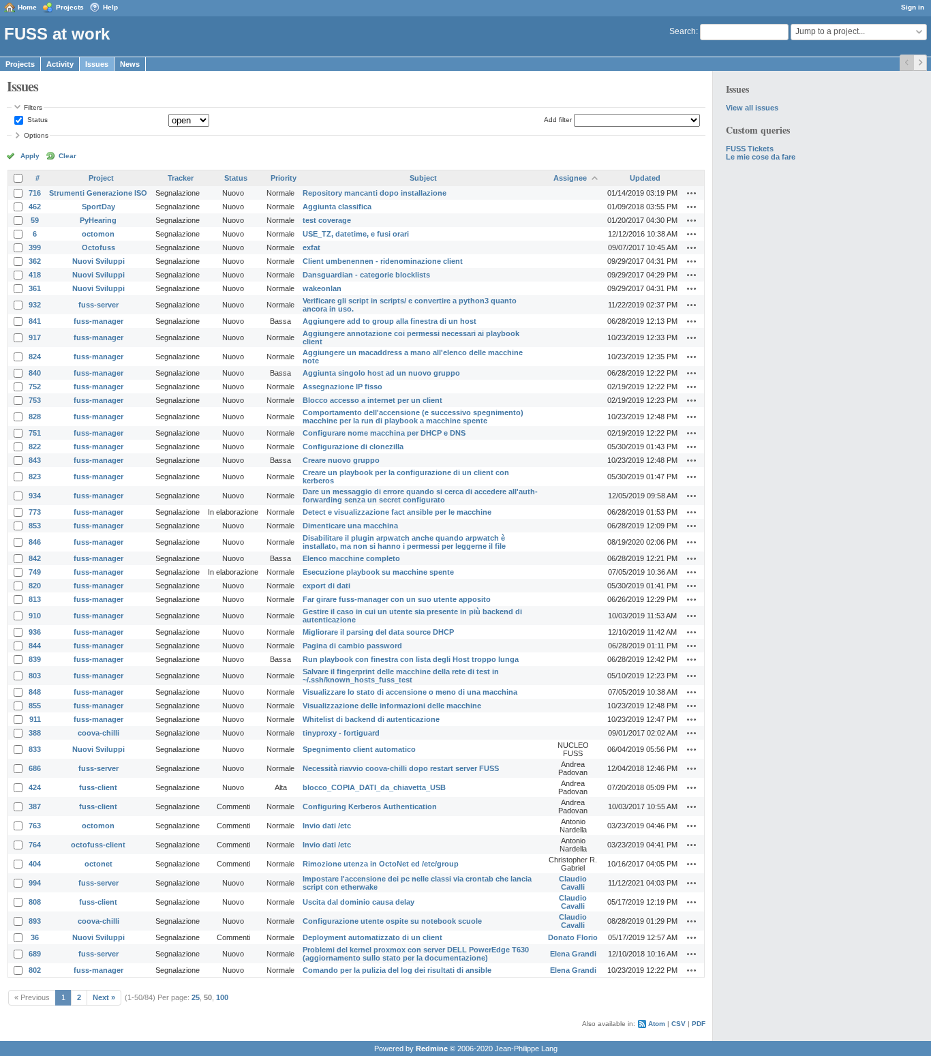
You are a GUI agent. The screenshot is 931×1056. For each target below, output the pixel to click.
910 (35, 616)
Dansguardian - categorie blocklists (366, 275)
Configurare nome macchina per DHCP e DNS (384, 433)
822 (35, 446)
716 (35, 193)
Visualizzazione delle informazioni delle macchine (392, 706)
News (130, 64)
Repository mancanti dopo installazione (374, 193)
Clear (67, 156)
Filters (33, 107)
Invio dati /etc (327, 825)
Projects (70, 7)
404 (35, 864)
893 (35, 921)
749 (35, 572)
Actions (691, 192)
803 (35, 676)
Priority (283, 178)
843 (35, 460)
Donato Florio (573, 937)
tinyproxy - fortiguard (341, 733)
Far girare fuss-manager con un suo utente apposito (397, 599)
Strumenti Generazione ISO (98, 193)
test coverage (327, 220)
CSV (678, 1023)
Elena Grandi (573, 954)
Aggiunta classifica (337, 206)
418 (35, 275)
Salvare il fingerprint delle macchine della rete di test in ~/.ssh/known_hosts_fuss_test (401, 675)
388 (35, 733)
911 (35, 719)
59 (35, 220)
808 (35, 902)
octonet (98, 864)
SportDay (98, 206)
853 (35, 526)
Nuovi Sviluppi (98, 261)
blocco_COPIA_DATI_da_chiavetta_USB (374, 787)
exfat (311, 247)
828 (35, 416)
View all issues (752, 108)
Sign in (912, 7)
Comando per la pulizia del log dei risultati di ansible (397, 970)
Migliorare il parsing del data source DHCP (378, 632)
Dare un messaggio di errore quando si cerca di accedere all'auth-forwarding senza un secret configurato (420, 495)
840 (35, 373)
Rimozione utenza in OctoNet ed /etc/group (381, 864)
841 (35, 321)
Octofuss (98, 247)
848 (35, 692)
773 (35, 512)
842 (35, 558)
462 (35, 206)
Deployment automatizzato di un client (372, 937)
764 (35, 845)
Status (36, 119)
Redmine (432, 1048)
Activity (60, 64)
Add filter (558, 119)
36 (35, 937)
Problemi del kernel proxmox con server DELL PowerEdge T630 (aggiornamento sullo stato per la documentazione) (416, 954)
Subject (423, 178)
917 (35, 337)
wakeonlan (322, 288)
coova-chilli (98, 733)
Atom (656, 1023)
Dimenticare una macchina (350, 526)
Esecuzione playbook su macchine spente (378, 572)
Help (110, 7)
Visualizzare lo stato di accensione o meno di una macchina (410, 692)
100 (222, 997)
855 (35, 706)
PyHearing (98, 220)
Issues (96, 64)
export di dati (326, 586)
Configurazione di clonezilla (353, 446)
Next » (104, 997)
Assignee (570, 178)
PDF (698, 1023)
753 (35, 400)
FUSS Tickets (750, 149)
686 (35, 768)
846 (35, 542)
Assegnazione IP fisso (342, 386)
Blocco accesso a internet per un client (372, 400)
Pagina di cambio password (352, 646)
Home (27, 7)
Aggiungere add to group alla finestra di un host (389, 321)
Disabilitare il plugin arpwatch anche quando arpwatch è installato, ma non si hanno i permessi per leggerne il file (404, 542)
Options (36, 135)
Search (682, 31)
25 (196, 997)
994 (35, 883)
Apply (30, 156)
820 (35, 586)
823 (35, 476)
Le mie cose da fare (760, 157)
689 (35, 954)
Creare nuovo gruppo (341, 460)
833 (35, 749)
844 (35, 646)
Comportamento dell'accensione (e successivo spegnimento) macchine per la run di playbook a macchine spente (413, 416)
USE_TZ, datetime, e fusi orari (356, 234)
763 (35, 825)
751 (35, 433)
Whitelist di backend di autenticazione (371, 719)
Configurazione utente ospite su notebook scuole (392, 921)
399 (35, 247)
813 (35, 599)
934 (35, 496)
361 (35, 288)
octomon (98, 234)
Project (101, 178)
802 (35, 970)
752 (35, 386)
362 (35, 261)
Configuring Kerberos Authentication (370, 806)
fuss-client (98, 787)
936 (35, 632)
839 (35, 659)
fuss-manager (98, 321)
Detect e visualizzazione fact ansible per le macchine (397, 512)
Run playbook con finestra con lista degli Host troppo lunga (411, 659)
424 (35, 787)
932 (35, 305)
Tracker (181, 178)
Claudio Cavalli (573, 883)
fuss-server (98, 305)
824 (35, 356)
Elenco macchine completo (351, 558)
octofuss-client (98, 845)
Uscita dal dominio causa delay (358, 902)
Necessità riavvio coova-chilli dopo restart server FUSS (401, 768)
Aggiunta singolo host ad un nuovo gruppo (381, 373)
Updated (645, 178)
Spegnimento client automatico (359, 749)
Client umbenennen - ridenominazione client (383, 261)
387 (35, 806)
